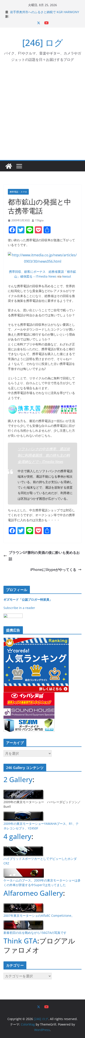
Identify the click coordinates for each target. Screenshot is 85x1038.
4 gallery (17, 836)
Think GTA (20, 940)
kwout (66, 276)
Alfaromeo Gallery (33, 893)
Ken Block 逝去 (20, 10)
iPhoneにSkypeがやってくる (53, 569)
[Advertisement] (42, 115)
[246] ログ (42, 43)
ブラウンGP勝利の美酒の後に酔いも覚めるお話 (44, 555)
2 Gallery (17, 779)
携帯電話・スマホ (18, 191)
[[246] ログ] (8, 166)
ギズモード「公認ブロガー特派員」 (27, 599)
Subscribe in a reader (19, 608)
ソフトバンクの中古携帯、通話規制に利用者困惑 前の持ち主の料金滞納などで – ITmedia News (44, 455)
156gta (39, 220)
